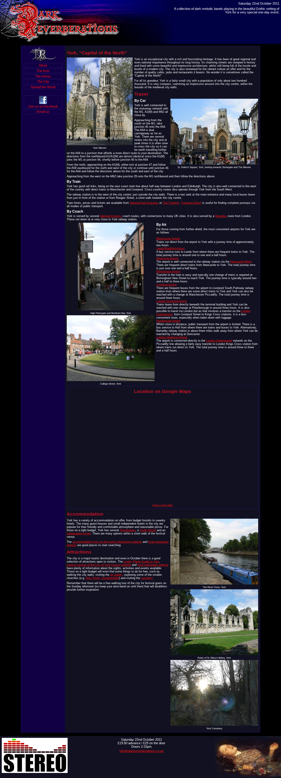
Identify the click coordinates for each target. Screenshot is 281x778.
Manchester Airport (168, 238)
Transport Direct (191, 202)
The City (43, 81)
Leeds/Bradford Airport (170, 248)
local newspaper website (152, 564)
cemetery (147, 578)
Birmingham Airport (168, 271)
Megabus (221, 216)
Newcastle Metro (241, 261)
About (43, 65)
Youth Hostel (148, 530)
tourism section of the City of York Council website (99, 564)
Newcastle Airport (167, 258)
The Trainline (171, 202)
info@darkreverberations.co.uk (141, 751)
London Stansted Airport (171, 301)
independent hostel (79, 533)
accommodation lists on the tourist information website (107, 541)
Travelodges (127, 530)
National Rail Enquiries (144, 202)
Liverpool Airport (166, 284)
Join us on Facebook (43, 106)
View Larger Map (162, 505)
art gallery (116, 574)
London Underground (219, 340)
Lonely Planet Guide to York (141, 561)
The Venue (43, 76)
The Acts (43, 71)
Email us (43, 111)
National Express (111, 216)
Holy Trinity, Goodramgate (102, 578)
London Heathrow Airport (171, 337)
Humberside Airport (168, 321)
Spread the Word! (43, 87)
